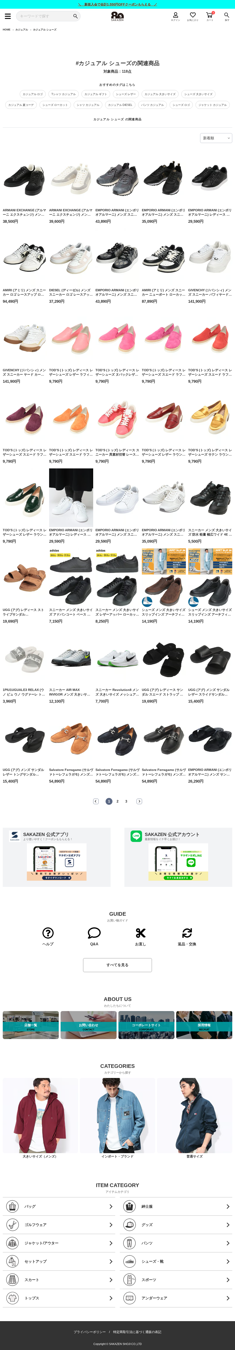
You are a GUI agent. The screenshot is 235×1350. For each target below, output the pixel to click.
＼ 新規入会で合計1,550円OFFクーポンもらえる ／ (117, 4)
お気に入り (193, 20)
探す (227, 20)
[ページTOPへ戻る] (228, 1340)
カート (210, 20)
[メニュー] (8, 16)
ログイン (175, 20)
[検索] (75, 16)
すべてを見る (117, 965)
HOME (6, 29)
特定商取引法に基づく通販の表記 (137, 1332)
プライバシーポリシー (90, 1332)
